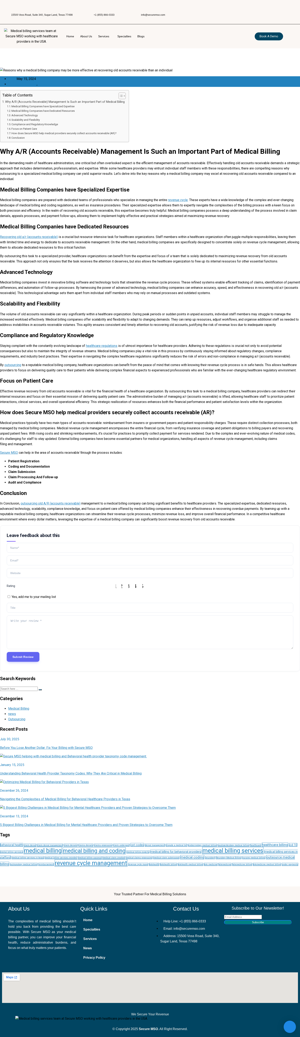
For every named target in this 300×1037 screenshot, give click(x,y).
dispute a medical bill (176, 845)
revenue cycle (178, 200)
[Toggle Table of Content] (120, 95)
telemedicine (225, 864)
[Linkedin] (284, 9)
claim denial (30, 845)
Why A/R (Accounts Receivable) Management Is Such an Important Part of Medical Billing (65, 102)
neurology (210, 857)
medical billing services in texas (28, 857)
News (87, 948)
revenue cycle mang (138, 864)
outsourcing (12, 365)
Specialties (124, 36)
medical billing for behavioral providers (175, 851)
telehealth (154, 864)
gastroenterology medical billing (233, 845)
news (12, 714)
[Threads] (259, 9)
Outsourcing (46, 84)
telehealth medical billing (190, 864)
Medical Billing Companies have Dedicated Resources (43, 110)
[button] (104, 36)
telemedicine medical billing (267, 864)
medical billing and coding (94, 851)
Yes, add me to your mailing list (33, 597)
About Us (86, 36)
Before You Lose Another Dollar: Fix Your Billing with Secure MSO (46, 748)
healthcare (255, 845)
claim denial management (50, 845)
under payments (290, 864)
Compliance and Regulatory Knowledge (34, 124)
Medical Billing (26, 84)
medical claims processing (139, 857)
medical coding (192, 857)
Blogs (140, 36)
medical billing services (232, 850)
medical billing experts (138, 852)
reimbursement (46, 864)
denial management (155, 845)
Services (103, 36)
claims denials (86, 845)
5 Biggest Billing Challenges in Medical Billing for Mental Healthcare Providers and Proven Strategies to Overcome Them (86, 825)
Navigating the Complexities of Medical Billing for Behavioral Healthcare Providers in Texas (65, 799)
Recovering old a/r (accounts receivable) (29, 237)
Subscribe (258, 922)
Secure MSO (9, 453)
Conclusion (18, 137)
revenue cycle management (91, 863)
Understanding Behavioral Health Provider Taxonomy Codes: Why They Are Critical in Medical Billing (71, 773)
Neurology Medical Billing (228, 857)
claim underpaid (121, 845)
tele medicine (210, 864)
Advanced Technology (24, 115)
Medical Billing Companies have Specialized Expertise (42, 106)
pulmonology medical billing (23, 864)
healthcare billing (275, 845)
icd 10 (293, 845)
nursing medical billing (253, 857)
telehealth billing (168, 864)
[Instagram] (247, 9)
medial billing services (11, 852)
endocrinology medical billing (202, 845)
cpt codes (137, 845)
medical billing (43, 850)
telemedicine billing (242, 864)
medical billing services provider (61, 857)
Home (70, 36)
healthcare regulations (101, 346)
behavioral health (11, 845)
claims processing (103, 845)
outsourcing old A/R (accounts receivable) (50, 503)
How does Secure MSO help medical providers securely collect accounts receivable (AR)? (64, 133)
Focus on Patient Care (24, 128)
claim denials (70, 845)
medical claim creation (114, 857)
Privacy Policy (94, 957)
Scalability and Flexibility (25, 119)
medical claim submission (166, 857)
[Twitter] (272, 9)
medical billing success (89, 857)
